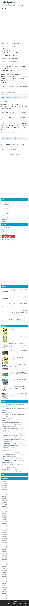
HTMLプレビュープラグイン (8, 424)
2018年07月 (4, 532)
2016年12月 (4, 553)
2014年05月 (4, 589)
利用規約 (15, 602)
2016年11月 (4, 555)
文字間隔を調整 (5, 426)
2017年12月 (4, 542)
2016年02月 (4, 566)
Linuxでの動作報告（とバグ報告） (9, 443)
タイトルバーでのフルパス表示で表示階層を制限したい (14, 404)
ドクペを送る (5, 227)
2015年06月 (4, 576)
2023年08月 (4, 494)
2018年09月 (4, 530)
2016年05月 (4, 562)
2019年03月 (4, 521)
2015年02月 (4, 583)
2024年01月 (4, 489)
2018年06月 (4, 534)
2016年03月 (4, 564)
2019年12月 (4, 509)
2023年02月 (4, 496)
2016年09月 (4, 557)
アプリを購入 (5, 231)
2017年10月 (4, 545)
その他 (3, 221)
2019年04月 (4, 519)
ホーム (3, 5)
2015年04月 (4, 579)
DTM (3, 215)
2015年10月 (4, 572)
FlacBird (6, 206)
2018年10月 (4, 528)
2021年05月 (4, 500)
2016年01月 (4, 568)
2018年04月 (4, 538)
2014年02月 (4, 595)
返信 (17, 61)
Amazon (4, 219)
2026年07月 (4, 481)
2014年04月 (4, 591)
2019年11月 (4, 511)
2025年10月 (4, 485)
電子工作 (6, 213)
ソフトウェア (5, 202)
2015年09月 (4, 574)
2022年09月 (4, 498)
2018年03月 (4, 540)
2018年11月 (4, 525)
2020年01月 (4, 506)
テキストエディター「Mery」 (19, 5)
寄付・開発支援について (7, 239)
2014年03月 (4, 593)
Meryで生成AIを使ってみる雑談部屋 (10, 422)
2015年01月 (4, 585)
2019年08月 (4, 513)
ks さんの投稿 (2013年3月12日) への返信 (11, 97)
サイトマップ (22, 602)
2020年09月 (4, 502)
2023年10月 (4, 492)
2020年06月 (4, 504)
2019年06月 (4, 517)
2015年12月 (4, 570)
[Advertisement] (14, 25)
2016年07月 (4, 559)
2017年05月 (4, 551)
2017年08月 (4, 547)
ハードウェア (5, 208)
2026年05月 (4, 483)
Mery (5, 204)
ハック (5, 210)
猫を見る (4, 229)
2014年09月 (4, 587)
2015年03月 (4, 581)
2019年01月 (4, 523)
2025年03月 (4, 487)
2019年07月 (4, 515)
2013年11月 (4, 598)
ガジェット (4, 217)
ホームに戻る (7, 602)
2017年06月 (4, 549)
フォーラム (8, 5)
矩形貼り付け (5, 412)
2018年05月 (4, 536)
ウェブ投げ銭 (5, 234)
